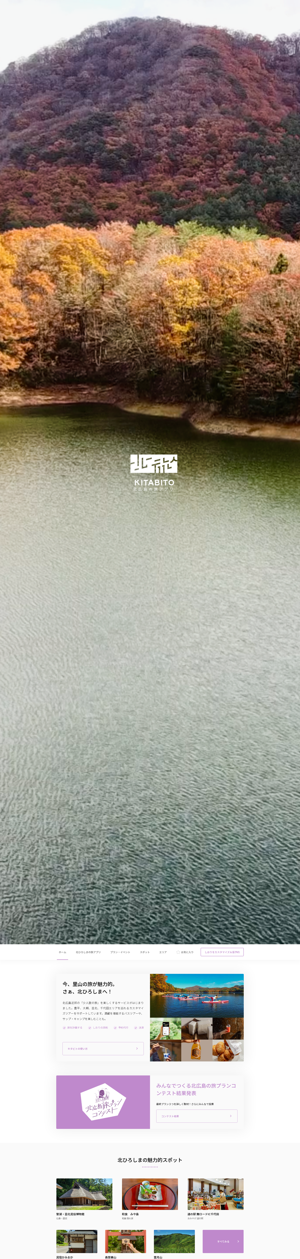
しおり (222, 952)
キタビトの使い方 (78, 1049)
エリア (163, 952)
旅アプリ (88, 952)
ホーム (62, 952)
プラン (120, 952)
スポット (145, 952)
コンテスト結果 (170, 1116)
